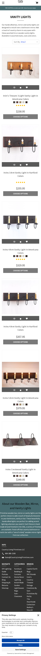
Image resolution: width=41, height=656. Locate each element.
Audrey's (30, 607)
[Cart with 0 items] (37, 3)
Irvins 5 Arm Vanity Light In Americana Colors (20, 400)
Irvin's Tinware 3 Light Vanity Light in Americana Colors (20, 97)
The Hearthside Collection (31, 602)
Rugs (16, 591)
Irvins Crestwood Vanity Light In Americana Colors (20, 471)
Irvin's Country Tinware (30, 580)
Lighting (17, 580)
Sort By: (17, 42)
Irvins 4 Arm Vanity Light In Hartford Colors (20, 328)
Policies (5, 574)
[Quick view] (14, 87)
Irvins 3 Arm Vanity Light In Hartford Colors (20, 174)
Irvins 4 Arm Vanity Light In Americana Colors (20, 251)
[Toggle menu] (3, 3)
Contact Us (6, 577)
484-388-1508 (10, 553)
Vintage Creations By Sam (32, 588)
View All (30, 610)
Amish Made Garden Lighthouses (19, 585)
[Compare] (20, 87)
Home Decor (19, 577)
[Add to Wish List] (27, 87)
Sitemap (5, 588)
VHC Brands (31, 574)
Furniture (18, 569)
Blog (4, 580)
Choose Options (20, 117)
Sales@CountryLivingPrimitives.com (19, 557)
